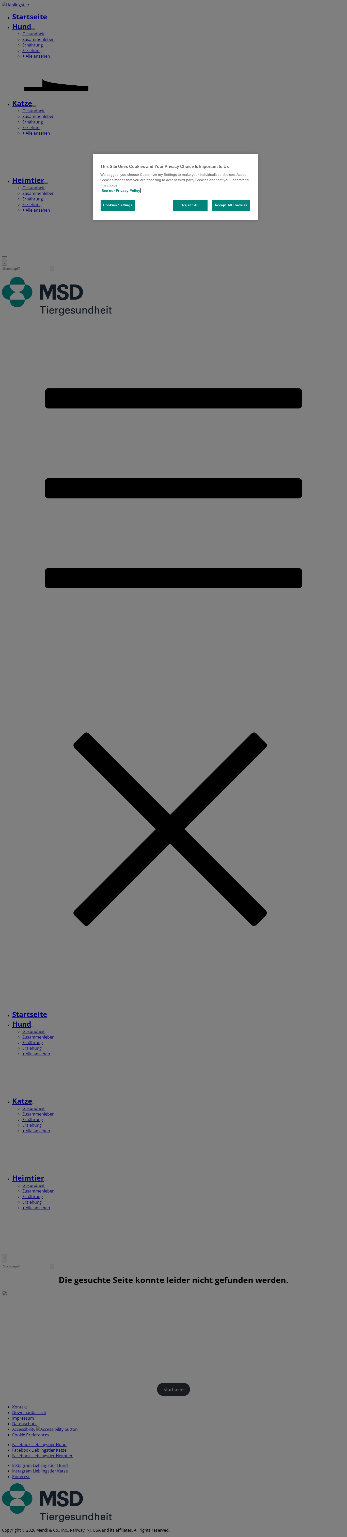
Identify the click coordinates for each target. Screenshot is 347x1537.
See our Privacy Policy (121, 191)
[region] (175, 187)
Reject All (190, 205)
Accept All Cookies (231, 205)
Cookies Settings (117, 205)
